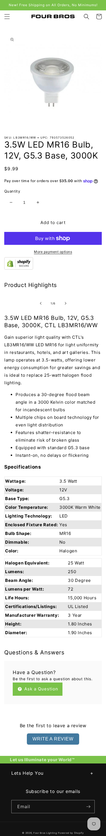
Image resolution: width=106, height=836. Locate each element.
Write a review (53, 738)
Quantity (12, 191)
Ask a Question (40, 689)
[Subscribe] (88, 806)
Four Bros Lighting (45, 833)
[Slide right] (65, 303)
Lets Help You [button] (27, 773)
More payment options (53, 252)
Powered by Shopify (71, 833)
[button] (7, 16)
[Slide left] (40, 303)
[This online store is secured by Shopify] (18, 268)
